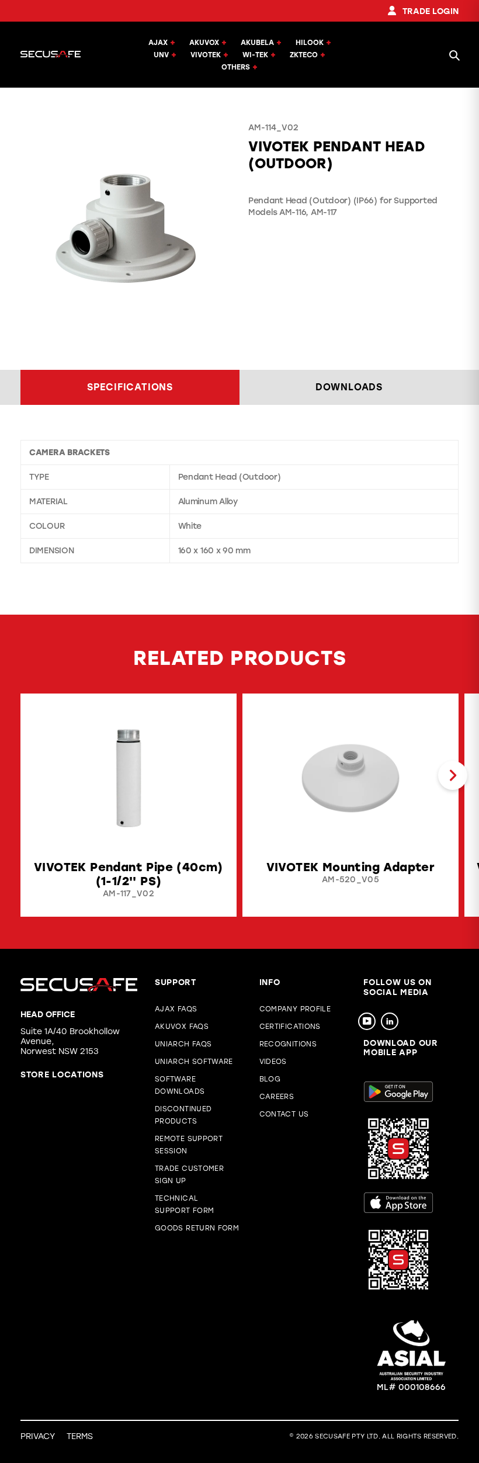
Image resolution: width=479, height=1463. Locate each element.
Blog (269, 1079)
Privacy (37, 1436)
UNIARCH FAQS (183, 1044)
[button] (26, 775)
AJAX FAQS (176, 1009)
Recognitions (288, 1044)
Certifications (290, 1026)
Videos (273, 1062)
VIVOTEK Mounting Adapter (350, 867)
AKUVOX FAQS (182, 1026)
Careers (276, 1097)
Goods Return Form (197, 1228)
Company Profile (295, 1009)
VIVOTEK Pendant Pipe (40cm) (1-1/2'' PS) (128, 874)
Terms (80, 1436)
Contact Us (284, 1114)
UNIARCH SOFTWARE (194, 1062)
